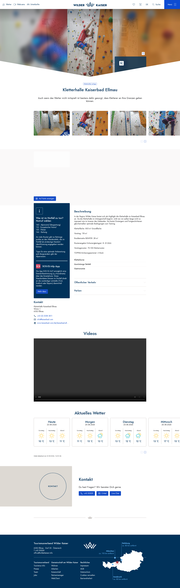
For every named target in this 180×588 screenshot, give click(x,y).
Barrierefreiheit (86, 578)
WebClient (55, 578)
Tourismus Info (39, 566)
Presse (36, 569)
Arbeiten (54, 569)
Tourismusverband (41, 562)
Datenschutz (85, 572)
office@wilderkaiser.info (43, 553)
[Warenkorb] (140, 4)
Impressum (84, 566)
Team (36, 572)
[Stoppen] (90, 72)
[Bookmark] (143, 53)
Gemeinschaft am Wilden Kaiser (64, 562)
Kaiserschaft (56, 572)
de (147, 4)
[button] (52, 123)
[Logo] (90, 4)
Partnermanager (57, 575)
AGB (82, 569)
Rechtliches (85, 562)
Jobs (35, 575)
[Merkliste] (133, 4)
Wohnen (54, 566)
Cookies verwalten (87, 575)
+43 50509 (39, 550)
